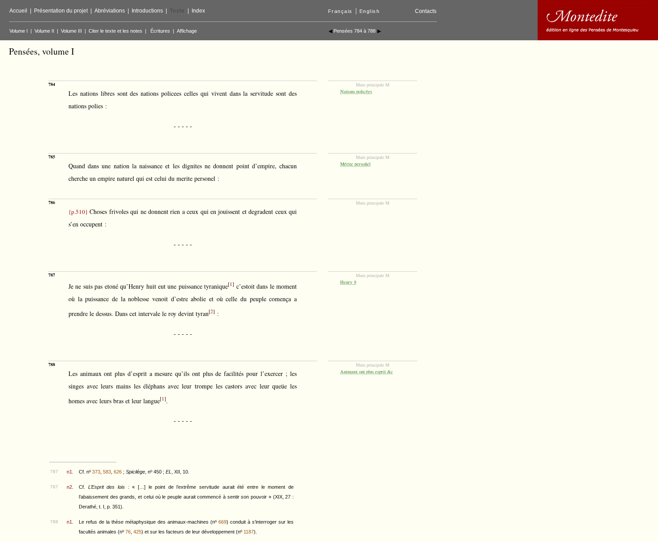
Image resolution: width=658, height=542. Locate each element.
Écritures (160, 31)
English (369, 11)
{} (78, 212)
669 (222, 522)
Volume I (18, 31)
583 (107, 471)
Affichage (187, 31)
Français (340, 11)
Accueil (18, 11)
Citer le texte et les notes (115, 31)
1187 (249, 531)
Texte (177, 11)
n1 (69, 471)
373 (96, 471)
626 (118, 471)
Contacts (425, 11)
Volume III (71, 31)
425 (137, 531)
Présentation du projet (61, 11)
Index (198, 11)
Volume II (44, 31)
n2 (69, 487)
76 (128, 531)
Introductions (147, 11)
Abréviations (109, 11)
